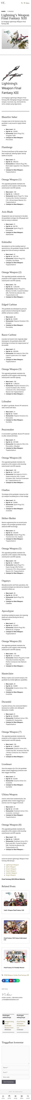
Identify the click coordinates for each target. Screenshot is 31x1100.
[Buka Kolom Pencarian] (22, 3)
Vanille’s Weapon (11, 873)
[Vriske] (3, 3)
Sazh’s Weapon (11, 867)
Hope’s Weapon (11, 871)
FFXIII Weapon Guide (10, 975)
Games (3, 11)
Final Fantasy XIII (23, 975)
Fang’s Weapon (11, 875)
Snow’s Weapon (11, 869)
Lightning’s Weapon (12, 865)
